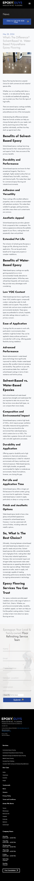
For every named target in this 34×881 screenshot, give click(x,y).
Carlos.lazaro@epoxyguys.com (23, 728)
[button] (29, 3)
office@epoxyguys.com (6, 731)
